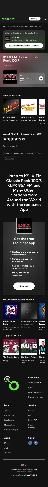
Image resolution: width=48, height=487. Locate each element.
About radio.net (34, 383)
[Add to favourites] (36, 57)
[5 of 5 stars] (20, 139)
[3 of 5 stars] (12, 139)
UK (25, 465)
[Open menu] (44, 18)
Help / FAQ (32, 420)
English (7, 153)
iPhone (7, 443)
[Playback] (41, 78)
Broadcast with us (35, 397)
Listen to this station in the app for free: (21, 33)
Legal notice (9, 420)
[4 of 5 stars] (16, 139)
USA (38, 153)
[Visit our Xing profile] (36, 442)
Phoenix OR (18, 153)
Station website (9, 146)
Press (30, 388)
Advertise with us (35, 392)
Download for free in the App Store (24, 46)
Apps (30, 415)
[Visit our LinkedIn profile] (30, 442)
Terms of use (9, 411)
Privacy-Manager (11, 430)
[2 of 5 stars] (9, 139)
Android (7, 453)
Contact (31, 411)
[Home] (4, 26)
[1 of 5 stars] (5, 139)
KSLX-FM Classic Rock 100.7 (28, 80)
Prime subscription (33, 426)
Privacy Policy (9, 415)
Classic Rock (9, 65)
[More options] (43, 57)
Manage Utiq (9, 425)
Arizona (30, 153)
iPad (6, 448)
